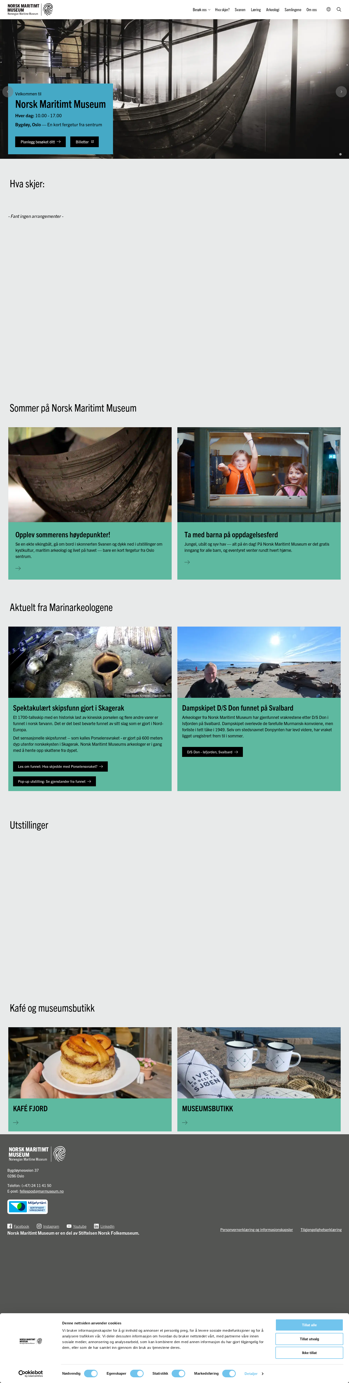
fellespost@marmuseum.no (42, 1191)
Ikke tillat (309, 1353)
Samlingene (293, 9)
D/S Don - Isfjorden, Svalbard (209, 752)
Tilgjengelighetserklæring (321, 1229)
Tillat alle (309, 1325)
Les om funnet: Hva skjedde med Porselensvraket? (57, 766)
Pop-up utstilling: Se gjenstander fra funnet (51, 781)
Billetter (82, 141)
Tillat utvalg (309, 1339)
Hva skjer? (222, 9)
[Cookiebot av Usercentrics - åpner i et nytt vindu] (31, 1373)
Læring (256, 9)
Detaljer (251, 1374)
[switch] (137, 1373)
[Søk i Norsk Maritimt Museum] (339, 10)
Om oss (312, 9)
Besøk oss (200, 9)
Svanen (240, 9)
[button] (343, 144)
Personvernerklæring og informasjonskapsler (256, 1229)
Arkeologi (272, 9)
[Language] (329, 9)
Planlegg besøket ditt (38, 141)
